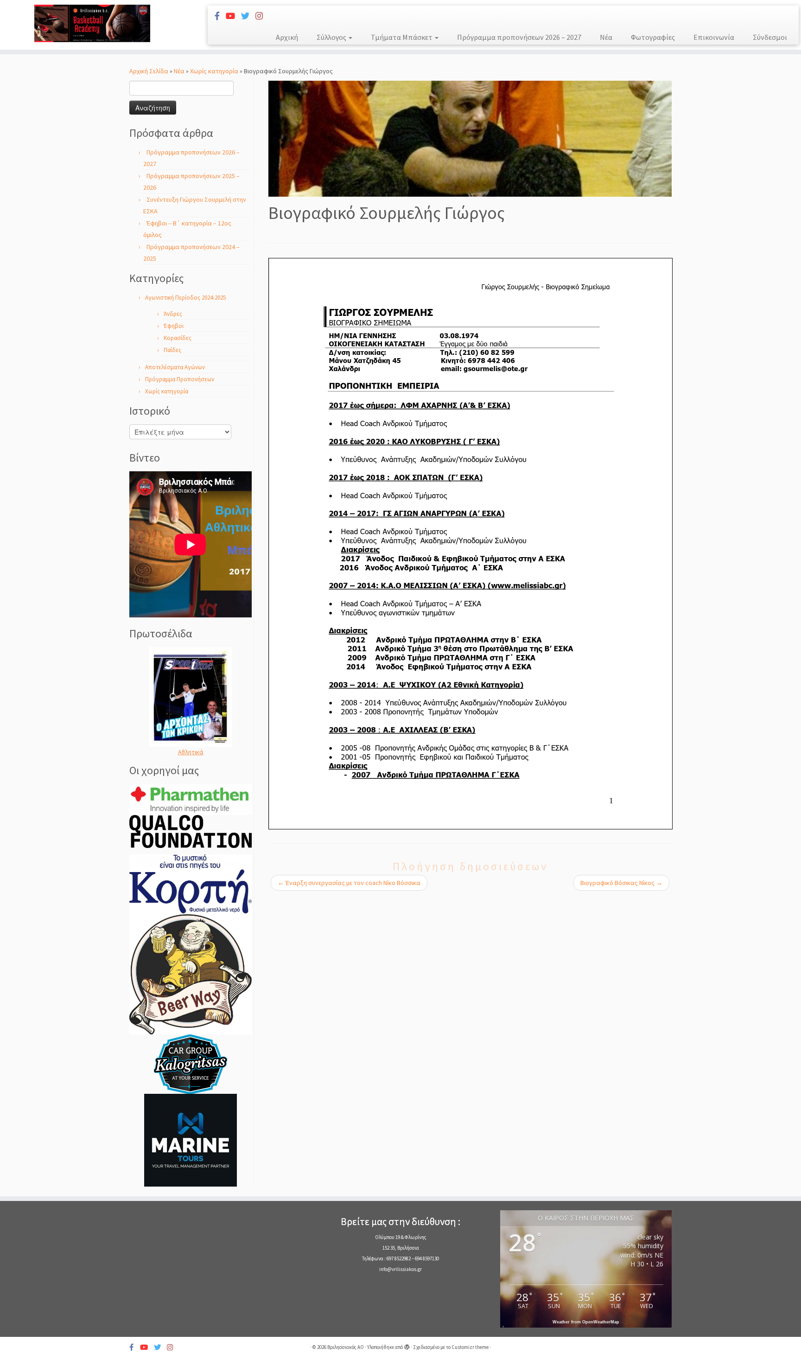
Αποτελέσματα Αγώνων (175, 367)
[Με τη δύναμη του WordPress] (407, 1345)
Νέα (606, 37)
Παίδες (172, 350)
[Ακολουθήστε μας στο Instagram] (262, 16)
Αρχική (287, 37)
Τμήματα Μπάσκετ (402, 37)
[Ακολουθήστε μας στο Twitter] (248, 16)
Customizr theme (470, 1347)
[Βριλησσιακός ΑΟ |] (92, 23)
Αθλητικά (190, 752)
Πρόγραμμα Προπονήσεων (179, 379)
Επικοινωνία (713, 37)
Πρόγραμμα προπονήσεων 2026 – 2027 (519, 37)
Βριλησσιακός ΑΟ (345, 1347)
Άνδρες (173, 314)
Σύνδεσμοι (770, 37)
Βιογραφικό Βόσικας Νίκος (621, 883)
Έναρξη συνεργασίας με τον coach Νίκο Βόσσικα (349, 883)
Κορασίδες (177, 338)
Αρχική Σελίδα (149, 71)
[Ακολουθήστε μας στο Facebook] (220, 16)
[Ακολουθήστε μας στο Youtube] (233, 16)
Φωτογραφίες (653, 37)
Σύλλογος (332, 37)
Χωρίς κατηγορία (214, 71)
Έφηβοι (174, 326)
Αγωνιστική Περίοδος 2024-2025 (185, 298)
